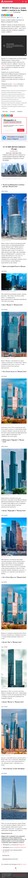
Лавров (15, 84)
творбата (3, 65)
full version (23, 864)
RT (11, 32)
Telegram (21, 17)
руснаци (12, 111)
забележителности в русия (10, 859)
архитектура (5, 855)
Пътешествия (14, 151)
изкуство (5, 111)
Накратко (19, 111)
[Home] (2, 2)
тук (2, 875)
